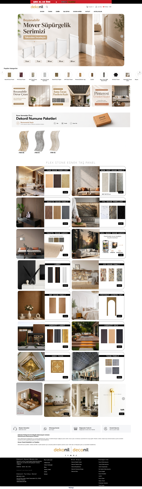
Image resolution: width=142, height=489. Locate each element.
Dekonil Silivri (74, 471)
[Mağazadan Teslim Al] (76, 428)
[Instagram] (68, 455)
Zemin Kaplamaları (103, 466)
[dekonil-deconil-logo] (71, 449)
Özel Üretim (101, 485)
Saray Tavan (102, 480)
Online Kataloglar (48, 465)
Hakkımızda (47, 462)
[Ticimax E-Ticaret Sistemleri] (71, 488)
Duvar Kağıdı (102, 471)
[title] (71, 120)
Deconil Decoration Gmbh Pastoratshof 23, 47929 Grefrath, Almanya (29, 479)
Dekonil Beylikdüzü (76, 466)
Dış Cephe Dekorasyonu (105, 469)
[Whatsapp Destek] (46, 428)
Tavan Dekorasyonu (104, 464)
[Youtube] (71, 455)
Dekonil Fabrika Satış (76, 464)
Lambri (100, 476)
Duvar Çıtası (101, 478)
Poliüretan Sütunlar (103, 483)
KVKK (45, 471)
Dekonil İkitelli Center (76, 462)
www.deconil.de (21, 481)
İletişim (46, 474)
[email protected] (24, 470)
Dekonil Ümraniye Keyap (77, 469)
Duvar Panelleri (102, 473)
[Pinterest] (73, 455)
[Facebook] (65, 455)
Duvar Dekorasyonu (103, 462)
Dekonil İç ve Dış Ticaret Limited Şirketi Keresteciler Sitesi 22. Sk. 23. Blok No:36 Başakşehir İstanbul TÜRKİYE (29, 463)
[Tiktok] (76, 455)
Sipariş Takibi (47, 469)
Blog (45, 467)
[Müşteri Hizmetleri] (15, 428)
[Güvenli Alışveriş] (106, 428)
